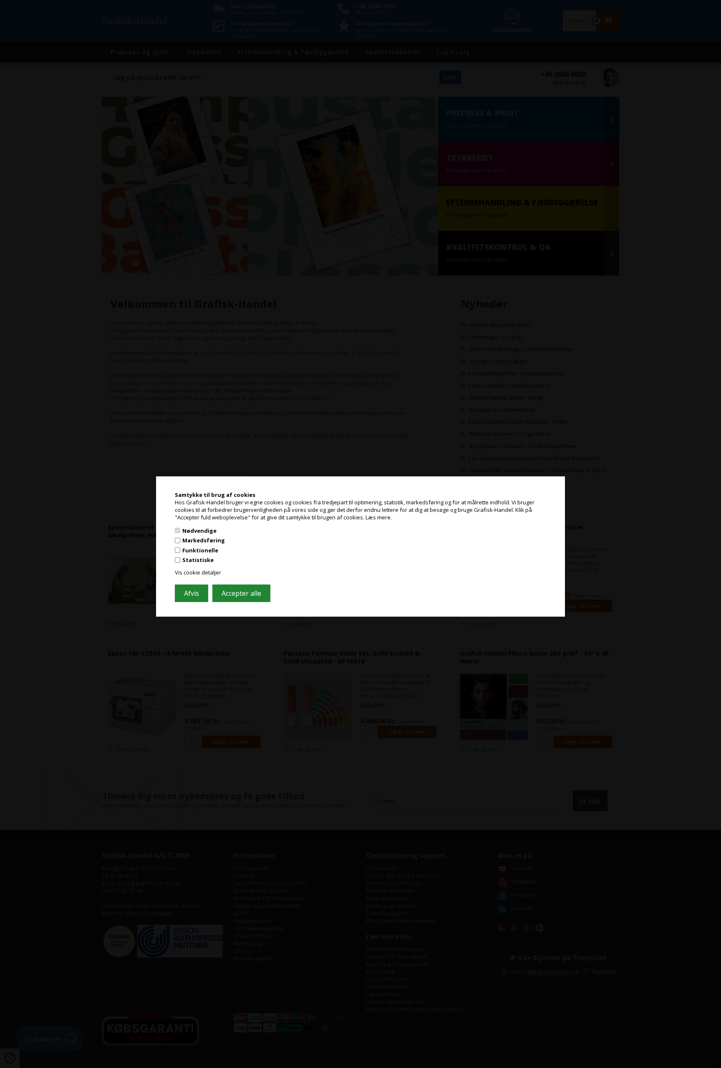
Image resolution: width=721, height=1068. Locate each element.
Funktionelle (200, 550)
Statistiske (198, 560)
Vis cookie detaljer (198, 572)
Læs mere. (379, 517)
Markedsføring (203, 540)
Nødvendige (199, 530)
